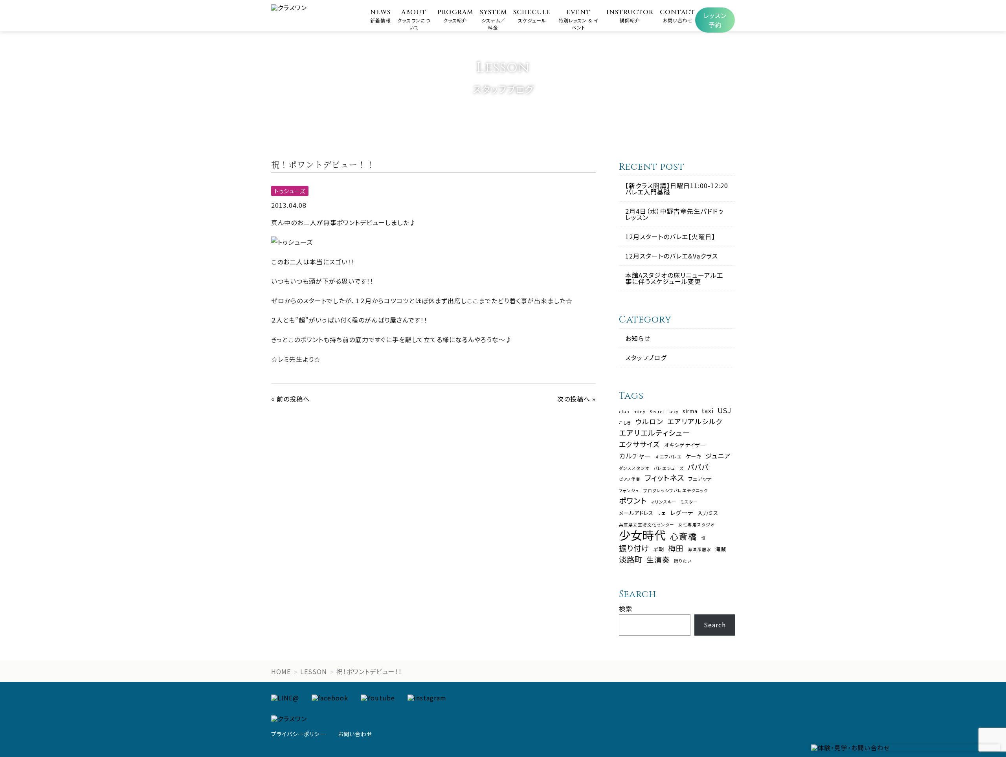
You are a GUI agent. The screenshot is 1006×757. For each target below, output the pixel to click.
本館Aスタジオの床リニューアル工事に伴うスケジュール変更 (674, 278)
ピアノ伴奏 (630, 479)
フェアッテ (700, 478)
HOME (281, 671)
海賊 (720, 549)
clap (624, 412)
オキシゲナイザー (684, 444)
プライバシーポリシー (298, 734)
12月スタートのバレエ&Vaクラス (671, 255)
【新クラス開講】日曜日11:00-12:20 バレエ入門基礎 (676, 188)
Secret (657, 412)
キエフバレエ (668, 457)
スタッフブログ (645, 357)
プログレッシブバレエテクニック (675, 491)
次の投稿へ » (576, 398)
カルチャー (635, 456)
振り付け (634, 548)
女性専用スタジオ (696, 525)
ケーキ (693, 456)
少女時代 (642, 535)
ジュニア (718, 456)
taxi (707, 411)
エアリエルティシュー (654, 432)
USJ (724, 410)
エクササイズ (639, 444)
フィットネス (664, 477)
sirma (690, 411)
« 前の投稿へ (290, 398)
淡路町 (631, 559)
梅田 (676, 548)
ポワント (633, 500)
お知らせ (637, 338)
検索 (625, 608)
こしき (625, 423)
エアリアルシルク (695, 421)
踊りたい (683, 561)
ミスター (689, 502)
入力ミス (708, 512)
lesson (313, 671)
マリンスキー (664, 502)
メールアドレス (636, 512)
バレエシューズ (669, 468)
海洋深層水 (699, 550)
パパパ (698, 467)
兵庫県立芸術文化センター (646, 525)
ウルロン (649, 421)
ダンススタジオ (634, 468)
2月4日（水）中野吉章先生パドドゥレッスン (674, 214)
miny (639, 412)
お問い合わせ (355, 734)
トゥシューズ (289, 191)
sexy (673, 412)
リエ (661, 513)
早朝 (658, 549)
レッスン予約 (715, 20)
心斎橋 (683, 536)
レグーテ (682, 512)
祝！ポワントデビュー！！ (369, 671)
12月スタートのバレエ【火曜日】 (670, 236)
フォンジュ (629, 491)
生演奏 (658, 559)
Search (715, 624)
